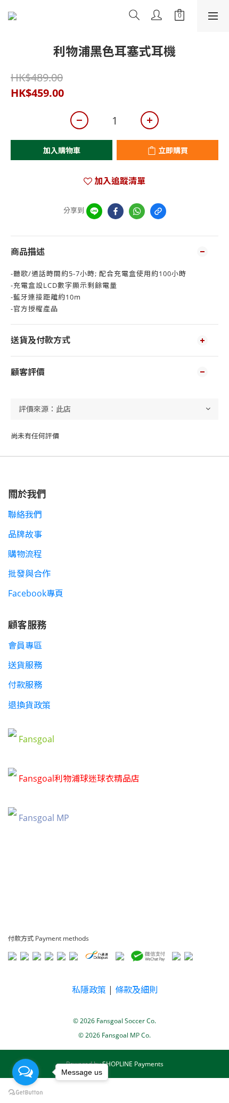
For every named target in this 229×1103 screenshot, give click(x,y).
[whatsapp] (137, 211)
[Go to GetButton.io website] (26, 1092)
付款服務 (25, 685)
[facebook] (116, 211)
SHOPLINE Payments (132, 1063)
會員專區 (25, 645)
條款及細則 (136, 990)
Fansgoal (36, 739)
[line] (94, 211)
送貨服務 (25, 665)
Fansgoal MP (44, 818)
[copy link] (158, 211)
